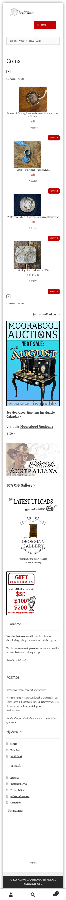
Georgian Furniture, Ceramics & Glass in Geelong (33, 560)
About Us (14, 777)
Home (13, 40)
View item (54, 138)
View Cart (15, 750)
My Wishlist (16, 756)
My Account (11, 894)
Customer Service (18, 784)
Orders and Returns (19, 796)
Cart (51, 892)
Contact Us (15, 802)
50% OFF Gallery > (20, 485)
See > (30, 414)
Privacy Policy (17, 790)
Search (33, 894)
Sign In (13, 743)
